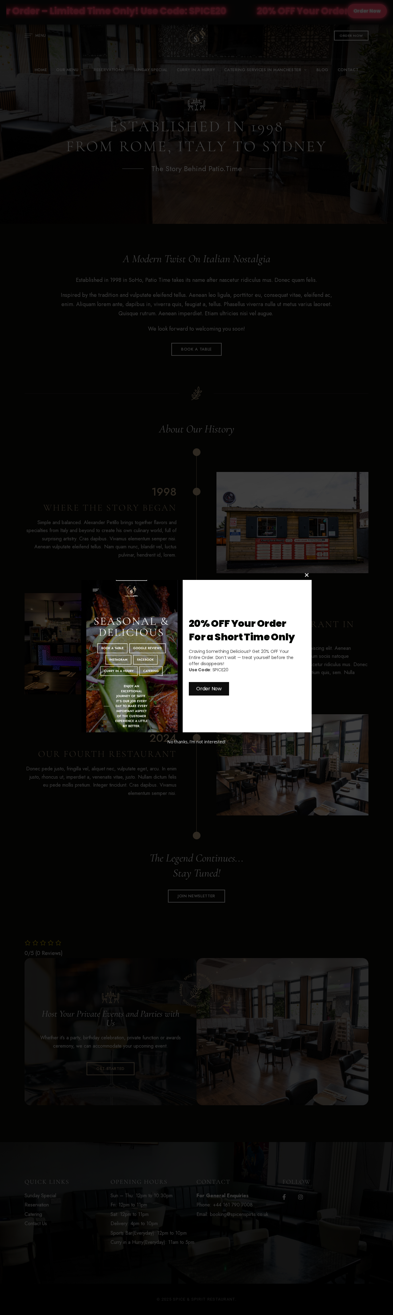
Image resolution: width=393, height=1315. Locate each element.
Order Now (209, 688)
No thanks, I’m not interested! (196, 742)
